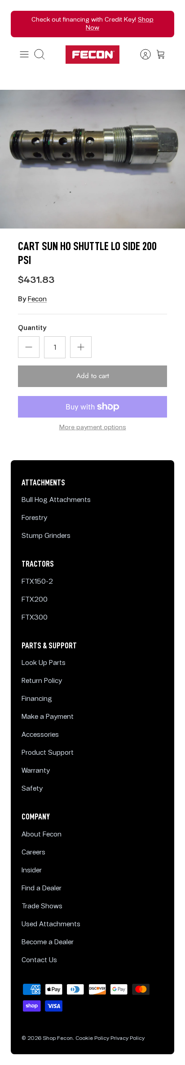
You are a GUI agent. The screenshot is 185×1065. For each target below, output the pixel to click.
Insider (32, 870)
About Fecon (42, 834)
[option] (92, 159)
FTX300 (35, 617)
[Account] (141, 54)
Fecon (37, 299)
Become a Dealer (48, 942)
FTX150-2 (37, 581)
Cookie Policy (92, 1038)
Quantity (32, 328)
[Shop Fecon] (92, 54)
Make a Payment (48, 717)
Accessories (40, 735)
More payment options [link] (92, 427)
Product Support (48, 752)
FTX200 (35, 599)
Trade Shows (42, 906)
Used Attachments (51, 924)
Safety (32, 788)
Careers (33, 852)
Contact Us (39, 960)
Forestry (34, 518)
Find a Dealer (42, 888)
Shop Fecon (58, 1038)
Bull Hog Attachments (56, 500)
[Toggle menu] (24, 54)
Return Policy (42, 681)
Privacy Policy (127, 1038)
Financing (37, 699)
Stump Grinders (46, 536)
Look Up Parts (44, 663)
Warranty (36, 770)
